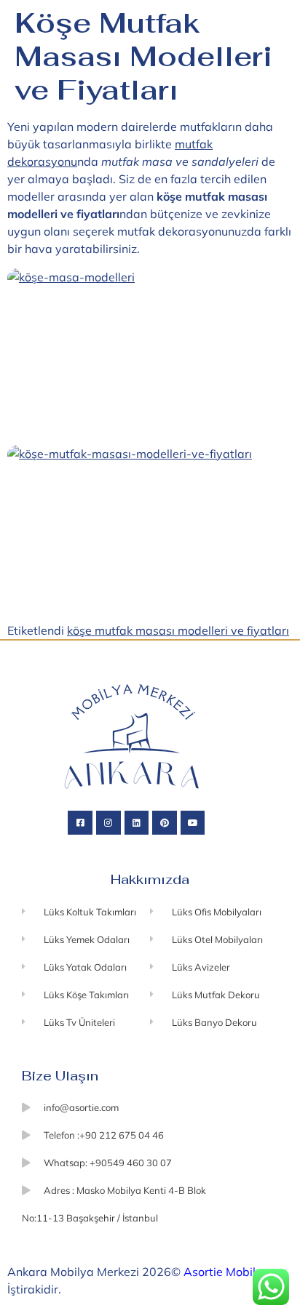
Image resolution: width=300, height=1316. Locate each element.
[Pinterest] (164, 823)
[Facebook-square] (80, 823)
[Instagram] (108, 823)
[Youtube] (193, 823)
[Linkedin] (137, 823)
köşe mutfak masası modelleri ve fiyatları (178, 630)
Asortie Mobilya (226, 1271)
